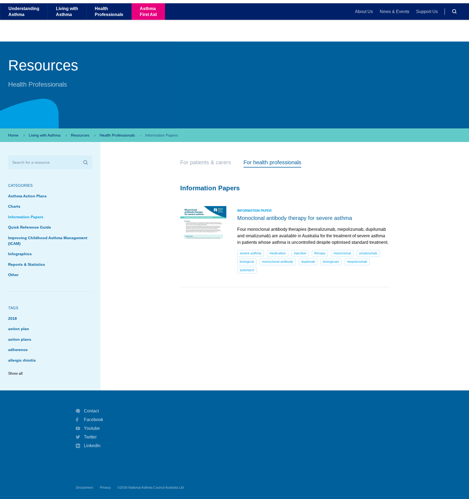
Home (13, 135)
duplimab (308, 262)
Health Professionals (117, 135)
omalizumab (368, 253)
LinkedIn (92, 445)
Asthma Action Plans (27, 196)
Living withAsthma (67, 11)
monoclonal (342, 253)
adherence (18, 350)
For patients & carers (205, 162)
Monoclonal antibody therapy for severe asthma (294, 218)
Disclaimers (84, 487)
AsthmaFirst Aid (148, 11)
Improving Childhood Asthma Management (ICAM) (47, 241)
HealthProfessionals (109, 11)
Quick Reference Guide (29, 227)
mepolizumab (357, 262)
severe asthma (250, 253)
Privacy (105, 487)
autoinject (247, 270)
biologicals (331, 262)
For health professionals (272, 162)
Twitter (90, 437)
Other (13, 275)
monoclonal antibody (277, 262)
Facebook (93, 419)
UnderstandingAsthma (23, 11)
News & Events (394, 11)
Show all (15, 373)
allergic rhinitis (22, 360)
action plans (19, 339)
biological (247, 262)
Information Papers (25, 217)
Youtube (92, 428)
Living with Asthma (45, 135)
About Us (364, 11)
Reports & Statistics (26, 264)
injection (300, 253)
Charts (14, 206)
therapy (319, 253)
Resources (80, 135)
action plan (18, 329)
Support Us (427, 11)
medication (278, 253)
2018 (12, 318)
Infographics (20, 254)
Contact (91, 411)
